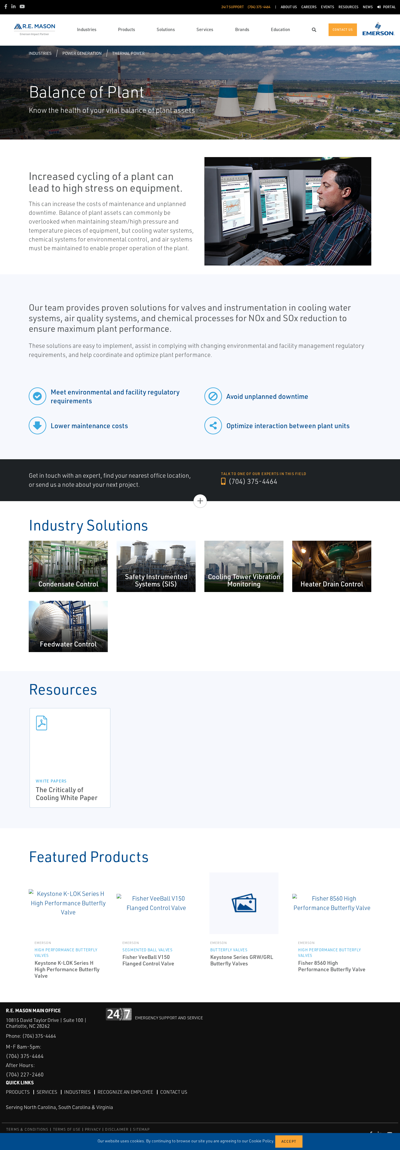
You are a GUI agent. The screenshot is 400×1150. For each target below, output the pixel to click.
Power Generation (82, 53)
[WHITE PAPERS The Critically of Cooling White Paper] (70, 723)
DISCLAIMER (117, 1129)
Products (18, 1092)
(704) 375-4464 (252, 481)
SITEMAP (141, 1129)
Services (47, 1092)
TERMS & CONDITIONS (27, 1129)
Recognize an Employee (125, 1092)
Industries (40, 53)
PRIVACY (93, 1129)
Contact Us (173, 1092)
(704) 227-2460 (25, 1074)
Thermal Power (128, 53)
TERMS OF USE (67, 1129)
